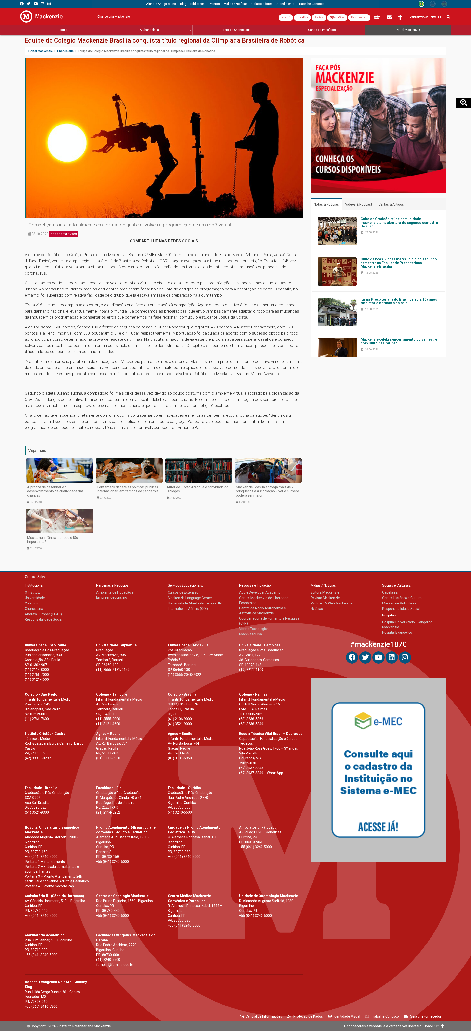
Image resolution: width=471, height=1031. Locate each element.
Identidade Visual (347, 1016)
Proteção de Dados (308, 1016)
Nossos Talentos (64, 234)
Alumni (286, 17)
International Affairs (425, 17)
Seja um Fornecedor (425, 1016)
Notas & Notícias (326, 204)
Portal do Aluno (359, 17)
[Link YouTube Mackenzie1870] (35, 4)
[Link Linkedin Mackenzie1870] (42, 4)
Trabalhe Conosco (385, 1016)
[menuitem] (161, 4)
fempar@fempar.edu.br (114, 965)
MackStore (338, 17)
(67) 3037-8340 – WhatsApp (261, 773)
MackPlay (302, 17)
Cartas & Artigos (391, 204)
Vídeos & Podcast (358, 204)
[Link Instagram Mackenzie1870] (49, 4)
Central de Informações (264, 1016)
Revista (318, 17)
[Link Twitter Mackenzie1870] (29, 4)
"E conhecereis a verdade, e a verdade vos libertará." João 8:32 (392, 1026)
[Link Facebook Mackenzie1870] (22, 4)
